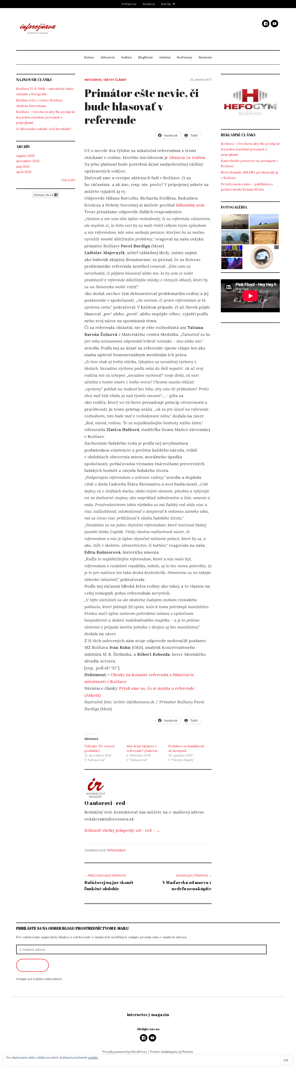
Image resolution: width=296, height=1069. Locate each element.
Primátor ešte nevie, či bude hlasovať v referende (141, 106)
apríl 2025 (23, 172)
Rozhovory (184, 57)
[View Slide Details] (250, 101)
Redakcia (149, 4)
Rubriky (166, 4)
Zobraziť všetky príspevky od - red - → (122, 830)
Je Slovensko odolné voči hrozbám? (43, 129)
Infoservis (108, 57)
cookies (93, 1058)
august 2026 (25, 156)
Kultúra (126, 57)
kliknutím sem (190, 205)
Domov (89, 57)
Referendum (116, 850)
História (165, 57)
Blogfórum (145, 57)
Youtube (274, 23)
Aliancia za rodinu (187, 157)
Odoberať (32, 965)
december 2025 (28, 161)
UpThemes (185, 1052)
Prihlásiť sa (129, 4)
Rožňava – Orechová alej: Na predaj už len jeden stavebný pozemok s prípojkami (45, 117)
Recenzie (205, 57)
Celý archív (68, 180)
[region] (250, 101)
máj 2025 (23, 166)
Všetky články (114, 80)
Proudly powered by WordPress (124, 1052)
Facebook (265, 23)
